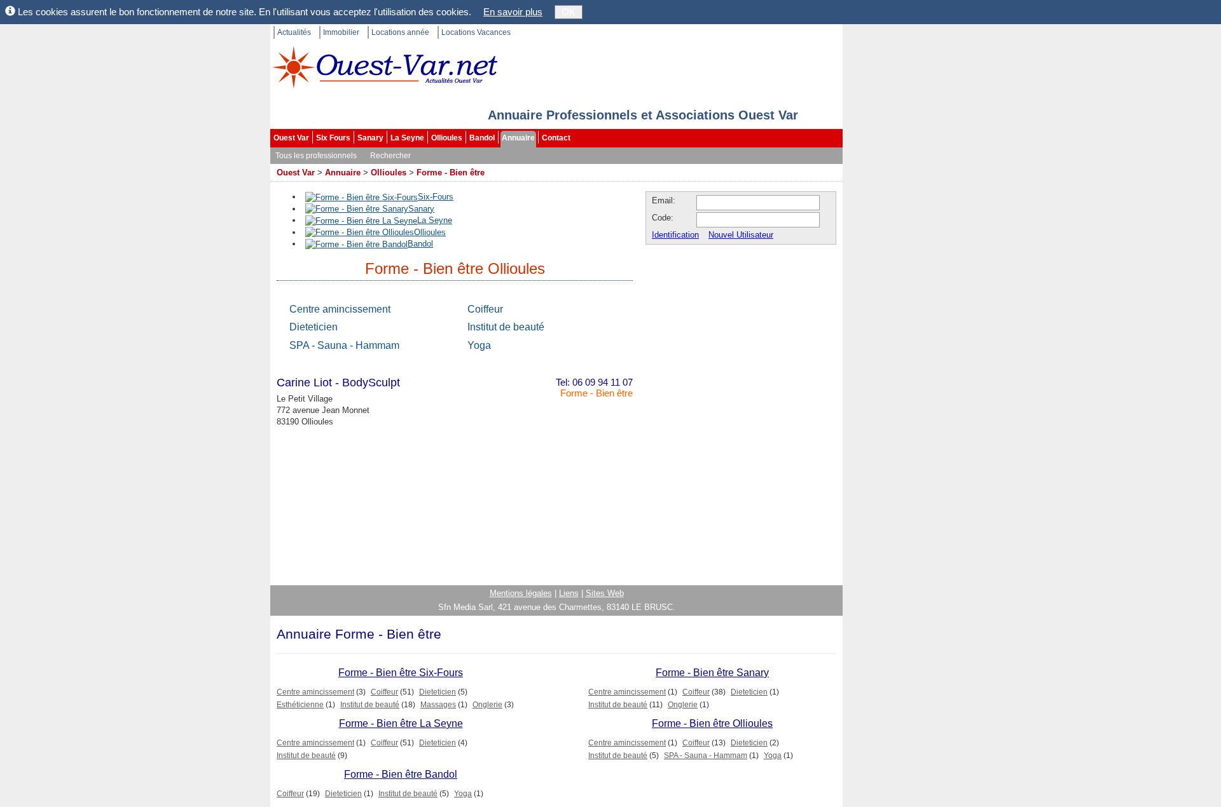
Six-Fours (435, 196)
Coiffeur (485, 309)
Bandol (482, 137)
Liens (569, 593)
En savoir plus (512, 11)
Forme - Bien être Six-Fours (400, 672)
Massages (438, 704)
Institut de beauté (505, 327)
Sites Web (605, 593)
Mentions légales (521, 593)
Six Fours (333, 137)
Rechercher (390, 155)
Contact (556, 137)
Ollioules (446, 137)
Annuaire (518, 137)
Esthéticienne (300, 704)
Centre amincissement (339, 309)
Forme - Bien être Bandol (400, 774)
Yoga (479, 345)
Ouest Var (291, 137)
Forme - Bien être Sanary (712, 672)
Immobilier (341, 32)
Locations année (400, 32)
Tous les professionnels (316, 155)
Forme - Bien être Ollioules (712, 723)
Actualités (294, 32)
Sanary (370, 137)
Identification (675, 235)
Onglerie (487, 704)
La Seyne (407, 137)
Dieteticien (313, 327)
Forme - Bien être (451, 172)
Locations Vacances (476, 32)
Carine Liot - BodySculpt (338, 382)
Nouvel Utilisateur (740, 235)
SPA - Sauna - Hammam (344, 345)
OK (569, 11)
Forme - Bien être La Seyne (401, 723)
